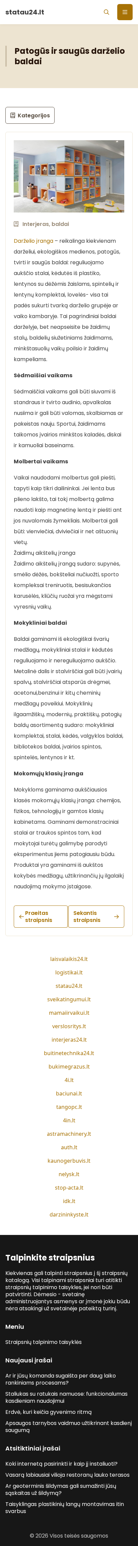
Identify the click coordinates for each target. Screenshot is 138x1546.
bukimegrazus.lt (69, 1066)
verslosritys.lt (69, 1026)
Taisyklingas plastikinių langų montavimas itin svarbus (64, 1507)
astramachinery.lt (69, 1133)
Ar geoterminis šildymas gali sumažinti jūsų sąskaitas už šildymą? (60, 1489)
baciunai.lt (69, 1093)
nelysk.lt (69, 1174)
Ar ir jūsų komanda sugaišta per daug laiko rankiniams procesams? (60, 1379)
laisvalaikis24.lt (69, 959)
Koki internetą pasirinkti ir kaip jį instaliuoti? (61, 1464)
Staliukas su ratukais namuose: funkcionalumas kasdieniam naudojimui (66, 1397)
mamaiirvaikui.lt (69, 1012)
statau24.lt (69, 986)
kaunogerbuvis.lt (69, 1160)
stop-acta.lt (69, 1187)
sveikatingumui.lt (69, 999)
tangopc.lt (69, 1107)
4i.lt (69, 1080)
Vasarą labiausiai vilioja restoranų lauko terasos (67, 1475)
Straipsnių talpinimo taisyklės (43, 1342)
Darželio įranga (33, 241)
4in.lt (69, 1120)
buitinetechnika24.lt (69, 1053)
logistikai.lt (69, 972)
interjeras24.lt (69, 1039)
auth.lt (69, 1147)
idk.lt (69, 1201)
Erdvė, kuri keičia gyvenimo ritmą (48, 1412)
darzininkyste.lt (69, 1214)
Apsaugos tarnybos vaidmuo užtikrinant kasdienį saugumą (68, 1426)
